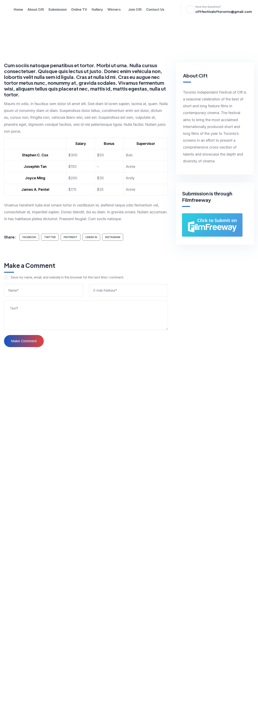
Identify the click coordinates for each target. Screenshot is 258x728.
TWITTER (50, 237)
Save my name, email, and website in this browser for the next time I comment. (67, 277)
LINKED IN (91, 237)
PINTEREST (70, 237)
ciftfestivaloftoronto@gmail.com (223, 11)
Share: (10, 237)
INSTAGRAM (112, 237)
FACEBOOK (29, 237)
